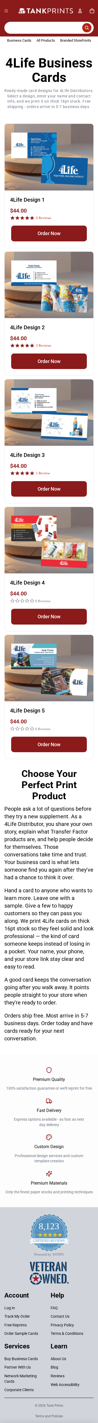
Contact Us (60, 1316)
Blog (54, 1367)
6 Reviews (43, 218)
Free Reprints (15, 1325)
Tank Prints (55, 1405)
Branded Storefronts (75, 40)
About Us (58, 1359)
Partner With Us (17, 1367)
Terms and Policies (49, 1416)
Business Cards (19, 40)
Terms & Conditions (67, 1333)
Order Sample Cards (21, 1333)
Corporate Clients (19, 1390)
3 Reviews (43, 345)
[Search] (49, 28)
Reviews (58, 1376)
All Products (45, 40)
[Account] (80, 11)
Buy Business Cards (21, 1359)
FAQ (54, 1307)
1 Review (43, 473)
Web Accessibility (65, 1384)
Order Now (49, 233)
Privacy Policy (62, 1325)
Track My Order (17, 1316)
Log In (9, 1307)
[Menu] (6, 11)
